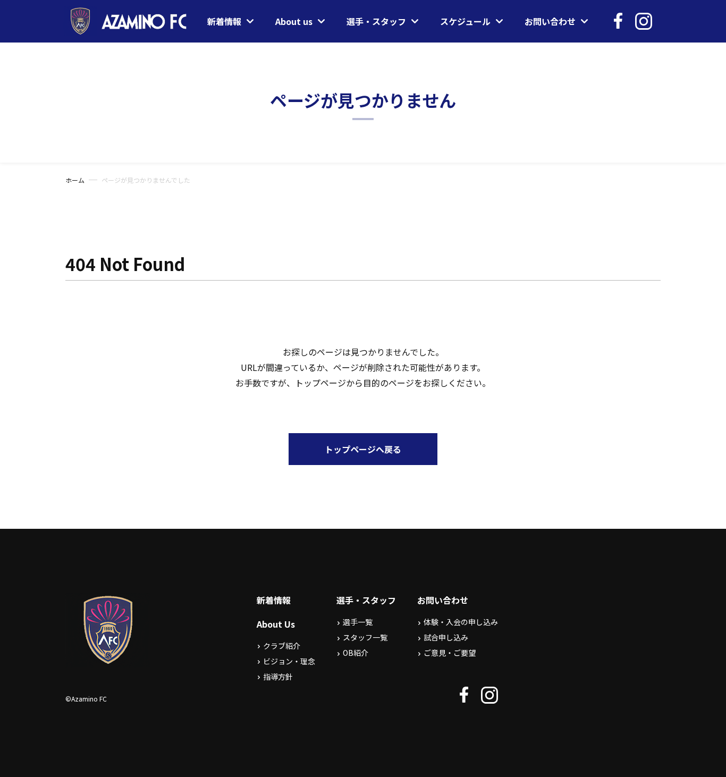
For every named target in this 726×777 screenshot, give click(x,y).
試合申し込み (446, 637)
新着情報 (274, 600)
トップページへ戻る (363, 449)
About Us (276, 624)
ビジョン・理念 (289, 661)
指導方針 (278, 676)
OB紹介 (355, 652)
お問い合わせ (442, 600)
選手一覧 (358, 621)
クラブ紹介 (281, 645)
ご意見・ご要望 (450, 652)
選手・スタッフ (366, 600)
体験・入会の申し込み (461, 621)
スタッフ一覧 (365, 637)
